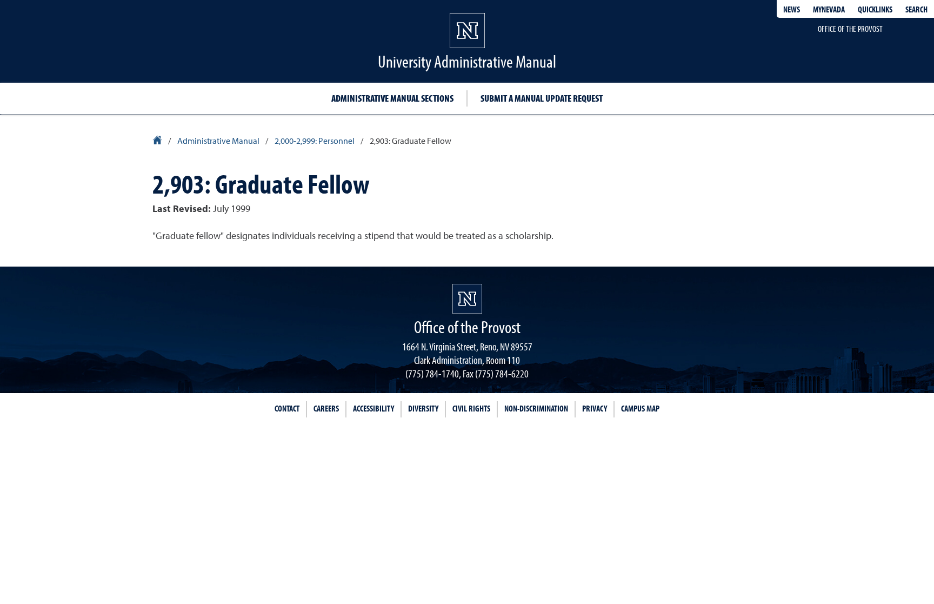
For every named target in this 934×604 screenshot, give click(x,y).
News (791, 9)
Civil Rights (471, 408)
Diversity (423, 408)
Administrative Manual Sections (392, 98)
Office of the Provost (850, 28)
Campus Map (640, 408)
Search (916, 9)
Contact (287, 408)
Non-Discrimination (536, 408)
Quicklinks (875, 9)
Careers (326, 408)
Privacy (594, 408)
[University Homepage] (158, 141)
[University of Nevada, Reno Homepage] (467, 299)
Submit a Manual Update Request (542, 98)
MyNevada (829, 9)
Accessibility (373, 408)
